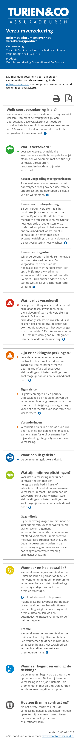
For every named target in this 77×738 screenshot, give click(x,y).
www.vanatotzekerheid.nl (58, 736)
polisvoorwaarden (17, 84)
